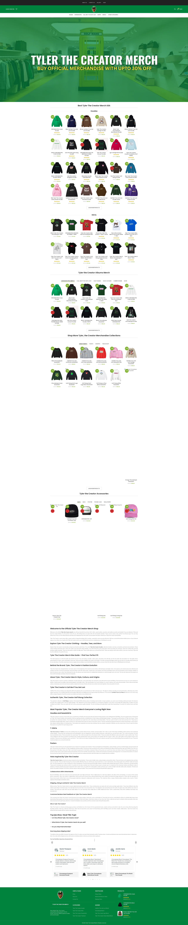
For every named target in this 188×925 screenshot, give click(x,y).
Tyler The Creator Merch (60, 655)
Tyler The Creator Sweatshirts (80, 913)
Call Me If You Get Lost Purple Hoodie (131, 198)
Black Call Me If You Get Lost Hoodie (131, 129)
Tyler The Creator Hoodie (79, 908)
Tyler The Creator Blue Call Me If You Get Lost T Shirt (131, 234)
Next (137, 861)
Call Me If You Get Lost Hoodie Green (116, 198)
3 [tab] (93, 880)
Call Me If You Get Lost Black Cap (72, 519)
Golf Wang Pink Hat (131, 519)
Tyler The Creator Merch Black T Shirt (131, 257)
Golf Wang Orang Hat (116, 615)
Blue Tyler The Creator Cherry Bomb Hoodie (131, 176)
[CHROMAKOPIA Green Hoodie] (120, 896)
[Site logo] (94, 9)
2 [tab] (90, 880)
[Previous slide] (52, 842)
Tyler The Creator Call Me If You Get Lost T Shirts (57, 258)
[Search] (174, 9)
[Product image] (57, 144)
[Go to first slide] (136, 842)
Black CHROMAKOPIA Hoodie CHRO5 (56, 176)
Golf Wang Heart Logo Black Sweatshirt (87, 383)
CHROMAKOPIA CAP (86, 519)
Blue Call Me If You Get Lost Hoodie (72, 129)
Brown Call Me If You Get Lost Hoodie (86, 129)
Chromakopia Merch (99, 910)
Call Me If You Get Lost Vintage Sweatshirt (131, 362)
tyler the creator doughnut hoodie (71, 176)
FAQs (74, 894)
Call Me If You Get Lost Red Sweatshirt (101, 361)
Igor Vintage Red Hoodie (116, 152)
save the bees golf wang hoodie (71, 153)
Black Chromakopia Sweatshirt (101, 321)
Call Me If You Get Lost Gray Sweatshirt (86, 361)
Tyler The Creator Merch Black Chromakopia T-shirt (116, 258)
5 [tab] (97, 880)
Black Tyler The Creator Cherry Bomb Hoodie (101, 176)
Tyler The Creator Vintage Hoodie (101, 129)
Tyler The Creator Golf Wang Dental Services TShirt (101, 258)
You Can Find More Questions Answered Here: (61, 839)
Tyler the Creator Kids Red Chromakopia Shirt (86, 233)
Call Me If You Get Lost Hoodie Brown (101, 198)
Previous (51, 861)
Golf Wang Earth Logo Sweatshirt (72, 383)
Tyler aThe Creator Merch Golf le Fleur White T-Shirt (116, 234)
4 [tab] (95, 880)
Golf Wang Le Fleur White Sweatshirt (101, 383)
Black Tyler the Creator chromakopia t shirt (57, 233)
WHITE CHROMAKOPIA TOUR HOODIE (57, 153)
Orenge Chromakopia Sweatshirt (131, 480)
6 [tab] (99, 880)
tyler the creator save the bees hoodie (86, 198)
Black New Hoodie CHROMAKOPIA (86, 176)
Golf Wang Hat (101, 615)
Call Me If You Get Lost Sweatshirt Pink (116, 361)
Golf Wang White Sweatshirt (116, 383)
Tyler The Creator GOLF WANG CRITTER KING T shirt (86, 258)
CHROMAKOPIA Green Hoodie (57, 129)
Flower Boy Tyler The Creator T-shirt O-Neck (101, 233)
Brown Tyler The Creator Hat (57, 616)
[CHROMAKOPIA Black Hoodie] (120, 905)
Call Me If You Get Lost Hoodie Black (72, 198)
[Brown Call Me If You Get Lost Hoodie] (120, 914)
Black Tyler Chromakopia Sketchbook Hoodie (116, 130)
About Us (75, 896)
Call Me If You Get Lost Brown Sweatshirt (72, 361)
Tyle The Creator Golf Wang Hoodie (116, 176)
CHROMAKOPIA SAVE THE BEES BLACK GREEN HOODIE (86, 154)
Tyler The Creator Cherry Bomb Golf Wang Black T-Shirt (71, 258)
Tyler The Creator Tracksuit (79, 915)
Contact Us (75, 899)
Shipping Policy (98, 899)
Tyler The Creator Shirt (78, 910)
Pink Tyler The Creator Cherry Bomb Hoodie (57, 198)
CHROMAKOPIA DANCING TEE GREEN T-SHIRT (71, 233)
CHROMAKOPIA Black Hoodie (129, 903)
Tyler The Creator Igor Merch (102, 913)
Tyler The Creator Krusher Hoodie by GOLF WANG (131, 154)
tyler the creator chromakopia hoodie (131, 320)
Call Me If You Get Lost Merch (102, 908)
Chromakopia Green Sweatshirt (56, 383)
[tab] (93, 840)
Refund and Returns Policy (101, 896)
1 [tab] (88, 880)
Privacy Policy (98, 894)
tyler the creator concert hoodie (101, 153)
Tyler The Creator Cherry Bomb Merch (104, 915)
